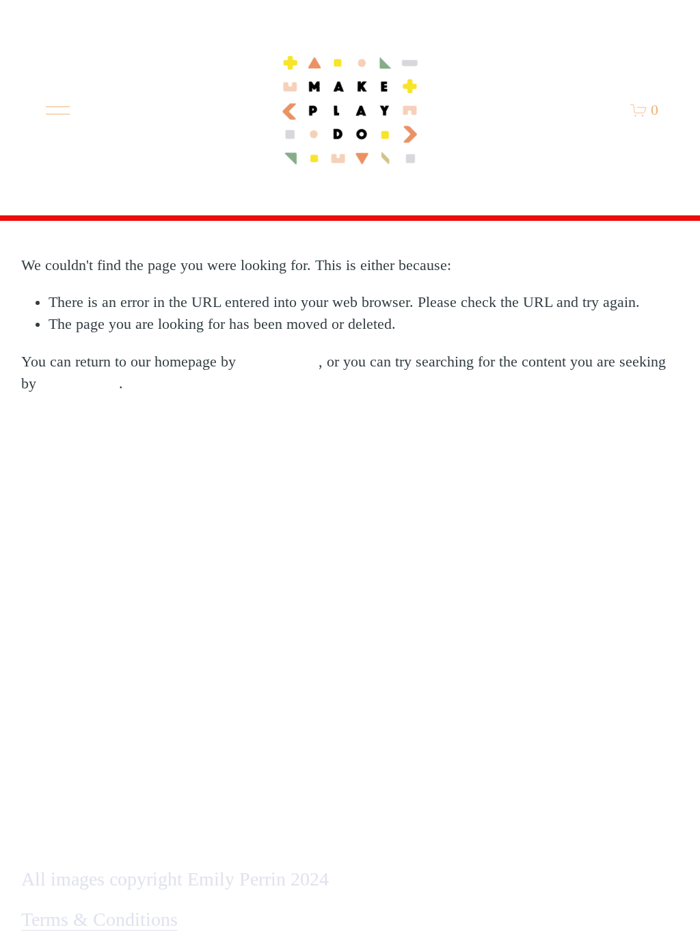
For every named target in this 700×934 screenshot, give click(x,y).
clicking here (279, 361)
